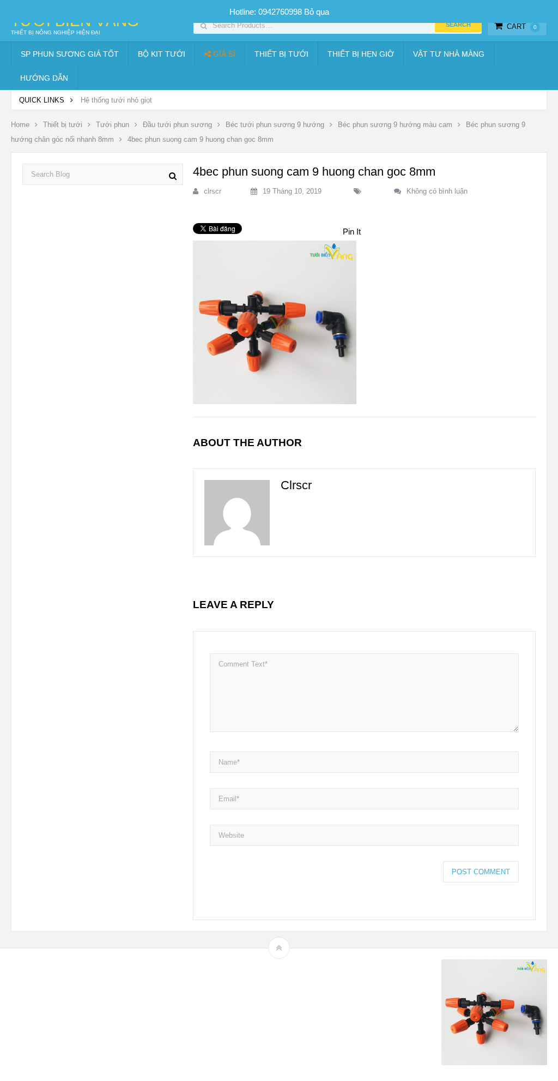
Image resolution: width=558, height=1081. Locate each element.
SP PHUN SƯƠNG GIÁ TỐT (70, 54)
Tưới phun (112, 125)
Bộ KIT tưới (161, 54)
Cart (522, 26)
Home (20, 125)
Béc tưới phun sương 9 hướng (275, 125)
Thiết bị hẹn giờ (360, 54)
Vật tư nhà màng (448, 54)
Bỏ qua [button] (316, 11)
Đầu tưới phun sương (177, 125)
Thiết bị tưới (281, 54)
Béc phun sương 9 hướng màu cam (395, 125)
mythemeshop (67, 1015)
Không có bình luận (437, 191)
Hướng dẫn (44, 78)
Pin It (352, 231)
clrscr (212, 191)
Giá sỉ (223, 54)
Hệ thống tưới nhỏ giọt (116, 100)
